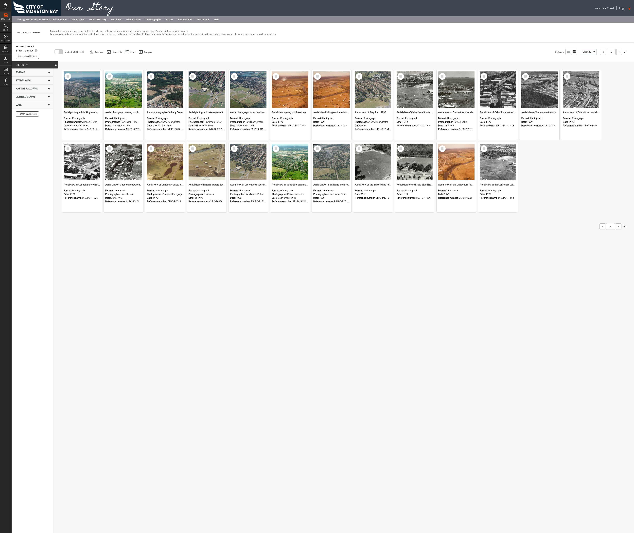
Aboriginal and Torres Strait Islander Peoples (42, 19)
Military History (97, 19)
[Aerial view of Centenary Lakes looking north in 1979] (165, 162)
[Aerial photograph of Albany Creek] (165, 89)
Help (216, 19)
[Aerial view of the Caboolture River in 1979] (456, 162)
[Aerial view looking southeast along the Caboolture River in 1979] (290, 89)
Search (5, 30)
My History (5, 41)
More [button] (6, 84)
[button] (114, 52)
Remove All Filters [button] (27, 56)
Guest (610, 8)
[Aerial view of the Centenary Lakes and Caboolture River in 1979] (498, 162)
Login (5, 63)
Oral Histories (133, 19)
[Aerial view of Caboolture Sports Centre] (415, 89)
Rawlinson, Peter (88, 122)
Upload (6, 73)
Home (5, 8)
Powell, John (460, 122)
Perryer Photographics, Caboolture (180, 194)
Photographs (153, 19)
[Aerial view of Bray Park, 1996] (373, 89)
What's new (203, 19)
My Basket (6, 52)
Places (169, 19)
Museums (116, 19)
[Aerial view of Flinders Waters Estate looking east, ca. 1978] (207, 162)
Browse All (5, 19)
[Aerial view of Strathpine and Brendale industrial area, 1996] (290, 162)
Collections (78, 19)
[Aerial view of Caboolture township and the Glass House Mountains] (456, 89)
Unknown (209, 194)
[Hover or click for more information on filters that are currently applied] (36, 50)
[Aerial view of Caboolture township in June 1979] (123, 162)
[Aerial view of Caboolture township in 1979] (498, 89)
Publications (185, 19)
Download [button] (96, 51)
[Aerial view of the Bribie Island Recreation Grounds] (373, 162)
